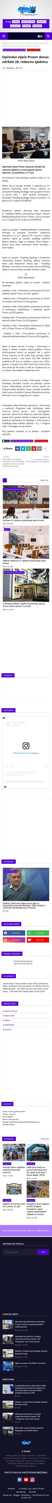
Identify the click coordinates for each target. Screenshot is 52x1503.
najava (7, 1020)
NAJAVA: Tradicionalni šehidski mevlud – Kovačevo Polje (31, 1352)
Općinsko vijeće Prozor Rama (14, 50)
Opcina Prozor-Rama (23, 963)
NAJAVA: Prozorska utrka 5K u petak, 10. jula (14, 1205)
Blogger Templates (21, 1495)
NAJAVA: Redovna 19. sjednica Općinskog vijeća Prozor (24, 562)
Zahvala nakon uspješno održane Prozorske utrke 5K (14, 1170)
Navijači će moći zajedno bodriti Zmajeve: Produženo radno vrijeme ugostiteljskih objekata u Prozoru (38, 1209)
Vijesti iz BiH (9, 1016)
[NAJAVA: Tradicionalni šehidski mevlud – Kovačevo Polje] (8, 1405)
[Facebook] (17, 448)
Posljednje (37, 26)
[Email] (39, 448)
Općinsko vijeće (28, 21)
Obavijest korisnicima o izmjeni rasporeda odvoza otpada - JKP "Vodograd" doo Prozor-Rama (28, 1339)
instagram (16, 940)
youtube (39, 940)
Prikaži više (44, 480)
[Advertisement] (26, 99)
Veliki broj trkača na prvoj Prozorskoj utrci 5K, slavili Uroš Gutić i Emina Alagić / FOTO (37, 1171)
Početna (11, 1488)
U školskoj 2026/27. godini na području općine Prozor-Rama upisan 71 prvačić (24, 605)
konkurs (8, 1029)
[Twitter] (23, 448)
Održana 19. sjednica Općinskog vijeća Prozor (23, 520)
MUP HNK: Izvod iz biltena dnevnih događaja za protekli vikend (29, 1429)
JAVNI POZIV (9, 1025)
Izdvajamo (41, 21)
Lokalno (16, 21)
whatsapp (39, 933)
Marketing (20, 1492)
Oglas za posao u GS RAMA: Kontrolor (30, 1363)
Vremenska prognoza (23, 961)
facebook (16, 933)
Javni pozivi (15, 26)
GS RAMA (26, 26)
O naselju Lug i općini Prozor (31, 1488)
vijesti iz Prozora (25, 43)
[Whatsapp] (28, 448)
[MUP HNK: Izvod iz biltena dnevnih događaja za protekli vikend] (8, 1431)
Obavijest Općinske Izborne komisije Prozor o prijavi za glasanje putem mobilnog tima (30, 1324)
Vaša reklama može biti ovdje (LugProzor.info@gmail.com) (26, 1230)
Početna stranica (9, 43)
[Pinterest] (33, 448)
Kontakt (32, 1492)
